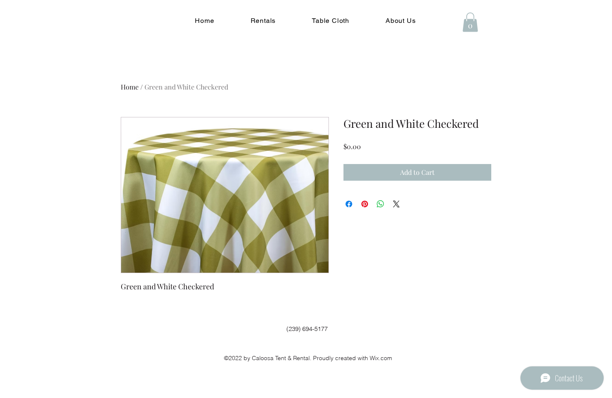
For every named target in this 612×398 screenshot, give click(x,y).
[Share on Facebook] (349, 204)
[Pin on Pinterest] (365, 204)
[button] (263, 20)
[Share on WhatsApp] (381, 204)
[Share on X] (396, 204)
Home (130, 86)
